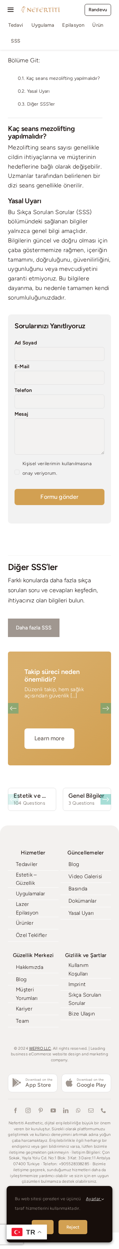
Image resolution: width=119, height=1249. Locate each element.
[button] (13, 708)
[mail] (91, 1110)
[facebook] (15, 1110)
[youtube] (53, 1110)
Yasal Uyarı (38, 91)
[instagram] (28, 1110)
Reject (72, 1227)
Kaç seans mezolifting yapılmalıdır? (63, 78)
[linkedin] (65, 1110)
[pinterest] (40, 1110)
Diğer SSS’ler (41, 104)
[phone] (103, 1110)
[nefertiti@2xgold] (40, 8)
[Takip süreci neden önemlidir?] (59, 708)
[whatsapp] (78, 1110)
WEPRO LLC (40, 1048)
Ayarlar (93, 1198)
